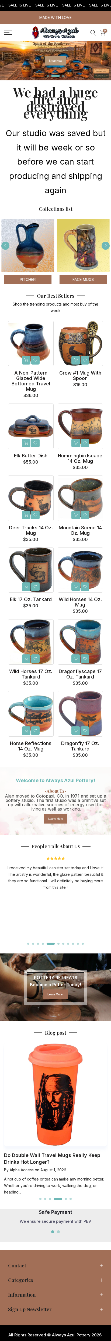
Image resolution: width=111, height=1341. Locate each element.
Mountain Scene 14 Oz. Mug (80, 530)
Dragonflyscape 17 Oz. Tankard (80, 674)
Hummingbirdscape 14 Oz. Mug (80, 458)
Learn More (55, 818)
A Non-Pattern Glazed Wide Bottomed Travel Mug (31, 381)
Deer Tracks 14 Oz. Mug (31, 530)
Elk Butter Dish (30, 455)
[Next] (106, 246)
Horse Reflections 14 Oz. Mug (30, 746)
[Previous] (5, 246)
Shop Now (55, 60)
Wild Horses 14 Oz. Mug (80, 602)
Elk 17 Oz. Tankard (31, 599)
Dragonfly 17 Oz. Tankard (80, 746)
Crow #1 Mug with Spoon (80, 375)
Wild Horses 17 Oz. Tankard (30, 674)
